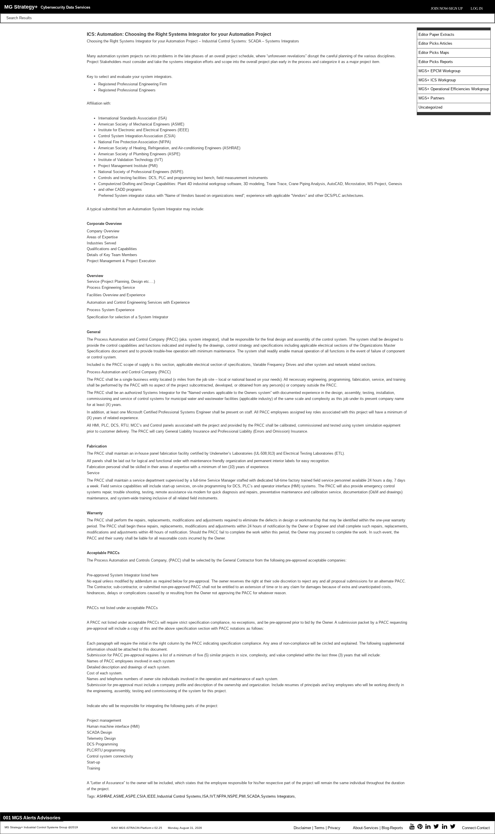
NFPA (221, 796)
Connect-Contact (476, 828)
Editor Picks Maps (434, 52)
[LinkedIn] (428, 827)
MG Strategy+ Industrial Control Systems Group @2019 (41, 827)
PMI (242, 796)
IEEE (151, 796)
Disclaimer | (303, 828)
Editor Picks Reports (436, 62)
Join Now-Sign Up (447, 8)
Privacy (334, 828)
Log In (477, 8)
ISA (205, 796)
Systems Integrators (278, 796)
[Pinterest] (420, 827)
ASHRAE (104, 796)
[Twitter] (436, 827)
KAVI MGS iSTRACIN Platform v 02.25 (136, 827)
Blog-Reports (392, 828)
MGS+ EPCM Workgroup (439, 71)
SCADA (253, 796)
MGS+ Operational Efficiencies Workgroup (454, 89)
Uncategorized (430, 107)
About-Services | (366, 828)
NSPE (232, 796)
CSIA (141, 796)
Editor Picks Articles (435, 43)
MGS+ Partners (432, 98)
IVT (212, 796)
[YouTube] (412, 827)
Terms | (320, 828)
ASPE (130, 796)
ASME (118, 796)
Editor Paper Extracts (436, 34)
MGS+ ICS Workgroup (437, 80)
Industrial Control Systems (179, 796)
